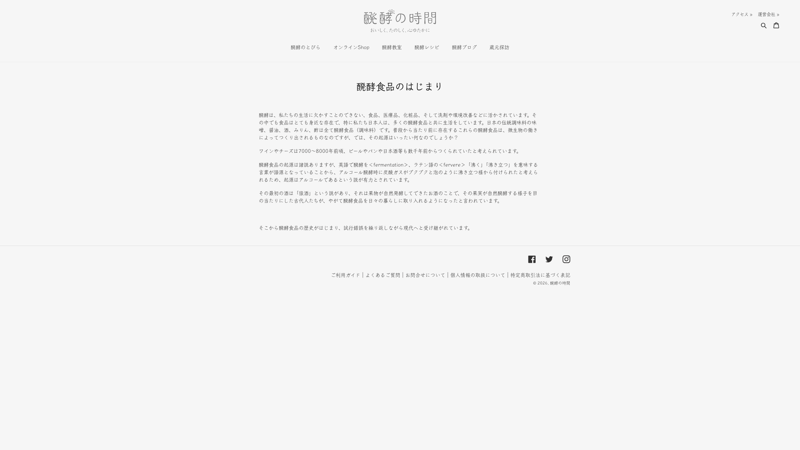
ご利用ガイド (345, 275)
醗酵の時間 (560, 283)
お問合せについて (425, 275)
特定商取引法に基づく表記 (540, 275)
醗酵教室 (392, 47)
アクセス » (741, 14)
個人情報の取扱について (477, 275)
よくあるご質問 (382, 275)
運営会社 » (768, 14)
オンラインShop (351, 47)
